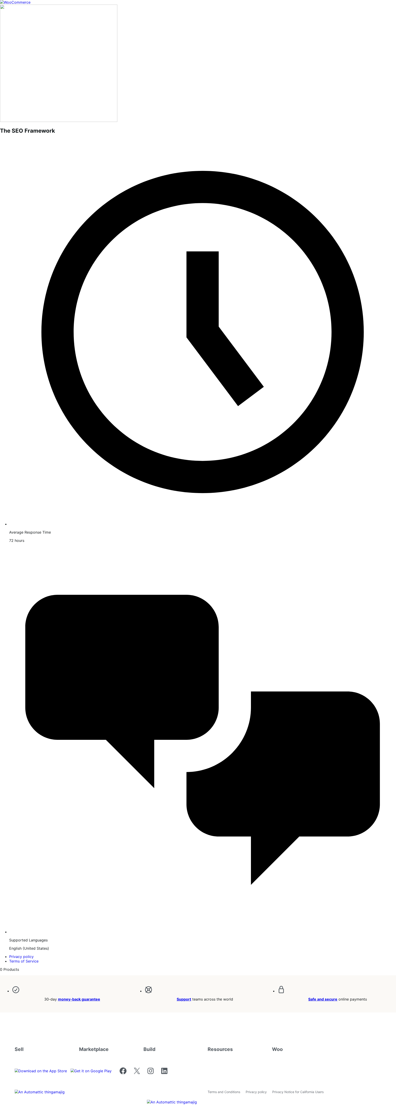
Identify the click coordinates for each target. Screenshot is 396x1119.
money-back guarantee (79, 999)
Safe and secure (322, 999)
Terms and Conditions (224, 1092)
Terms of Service (23, 961)
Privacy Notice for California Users (298, 1092)
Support (184, 999)
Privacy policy (21, 956)
